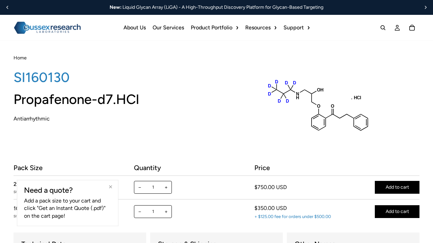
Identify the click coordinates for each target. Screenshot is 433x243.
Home (20, 58)
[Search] (382, 27)
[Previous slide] (7, 7)
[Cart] (412, 27)
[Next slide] (425, 7)
